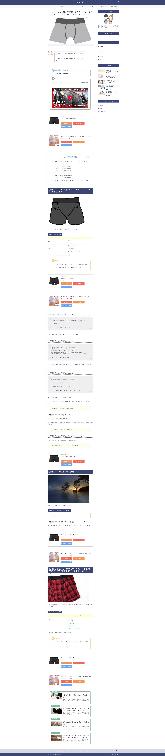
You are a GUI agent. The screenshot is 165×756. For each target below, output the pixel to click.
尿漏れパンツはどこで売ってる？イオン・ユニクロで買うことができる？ (71, 162)
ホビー (72, 6)
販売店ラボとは (114, 6)
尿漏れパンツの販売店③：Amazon (63, 168)
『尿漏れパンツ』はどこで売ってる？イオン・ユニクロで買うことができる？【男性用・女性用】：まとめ (71, 181)
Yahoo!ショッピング (74, 251)
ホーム (51, 6)
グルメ (92, 6)
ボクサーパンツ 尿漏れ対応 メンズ (69, 118)
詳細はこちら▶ (108, 27)
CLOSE (88, 157)
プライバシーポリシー (104, 108)
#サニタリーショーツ (67, 353)
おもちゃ (61, 6)
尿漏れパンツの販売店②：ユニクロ (63, 166)
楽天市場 (71, 248)
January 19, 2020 (82, 390)
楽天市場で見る (79, 123)
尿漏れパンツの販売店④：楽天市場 (63, 170)
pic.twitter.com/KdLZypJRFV (79, 353)
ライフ (82, 6)
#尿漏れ (60, 353)
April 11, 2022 (70, 357)
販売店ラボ (82, 2)
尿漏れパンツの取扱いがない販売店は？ (64, 175)
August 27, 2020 (68, 327)
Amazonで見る (66, 123)
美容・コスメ (103, 6)
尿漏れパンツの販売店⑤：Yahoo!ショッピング (66, 172)
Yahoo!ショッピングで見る (66, 126)
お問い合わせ (103, 105)
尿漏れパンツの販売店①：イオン (63, 165)
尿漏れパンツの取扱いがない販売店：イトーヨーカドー (68, 177)
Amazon (71, 245)
